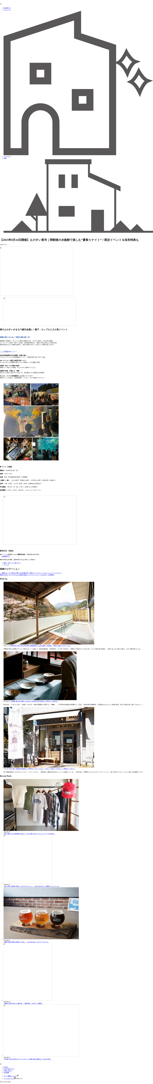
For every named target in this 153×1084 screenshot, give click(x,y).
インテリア (7, 156)
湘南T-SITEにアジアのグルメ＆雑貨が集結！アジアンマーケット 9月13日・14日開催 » (27, 575)
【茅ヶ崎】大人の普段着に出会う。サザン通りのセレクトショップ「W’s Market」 (29, 833)
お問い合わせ (8, 1070)
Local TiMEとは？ (9, 1069)
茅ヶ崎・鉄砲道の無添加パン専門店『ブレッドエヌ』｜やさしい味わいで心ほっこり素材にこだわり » (42, 768)
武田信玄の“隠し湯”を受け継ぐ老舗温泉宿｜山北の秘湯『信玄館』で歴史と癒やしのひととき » (40, 645)
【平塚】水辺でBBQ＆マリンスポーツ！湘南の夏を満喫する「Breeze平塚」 (28, 1059)
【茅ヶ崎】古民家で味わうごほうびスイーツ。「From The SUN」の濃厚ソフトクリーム (31, 886)
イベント (6, 564)
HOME (6, 1067)
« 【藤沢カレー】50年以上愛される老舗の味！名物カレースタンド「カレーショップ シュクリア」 (31, 573)
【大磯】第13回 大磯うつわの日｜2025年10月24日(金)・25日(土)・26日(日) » (34, 701)
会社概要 (6, 1072)
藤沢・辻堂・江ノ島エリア (12, 563)
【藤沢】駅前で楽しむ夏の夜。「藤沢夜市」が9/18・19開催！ (23, 1003)
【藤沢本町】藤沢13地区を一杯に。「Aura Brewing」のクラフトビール (26, 942)
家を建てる (7, 8)
